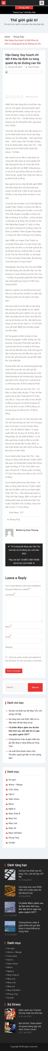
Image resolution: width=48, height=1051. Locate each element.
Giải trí (11, 794)
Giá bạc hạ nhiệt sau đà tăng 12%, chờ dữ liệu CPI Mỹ (31, 873)
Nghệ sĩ (12, 809)
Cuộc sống (13, 789)
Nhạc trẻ (12, 828)
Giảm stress (14, 799)
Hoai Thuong (33, 67)
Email (7, 637)
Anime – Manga (15, 784)
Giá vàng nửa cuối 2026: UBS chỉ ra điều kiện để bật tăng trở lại (30, 890)
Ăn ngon (12, 780)
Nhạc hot (13, 818)
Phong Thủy (15, 519)
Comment (9, 595)
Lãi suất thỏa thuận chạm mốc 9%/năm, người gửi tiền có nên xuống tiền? (25, 754)
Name (8, 627)
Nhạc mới (13, 823)
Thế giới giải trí (24, 20)
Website (8, 647)
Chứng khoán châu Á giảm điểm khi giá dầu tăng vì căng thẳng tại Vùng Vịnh (24, 743)
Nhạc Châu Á (14, 813)
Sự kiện (12, 842)
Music (11, 804)
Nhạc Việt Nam (15, 833)
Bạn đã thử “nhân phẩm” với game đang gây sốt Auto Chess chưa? (30, 1026)
